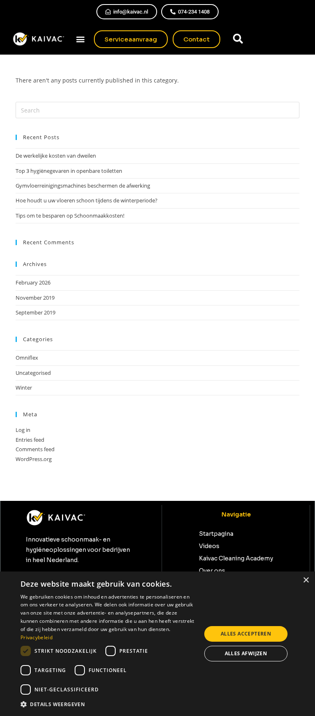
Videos (209, 546)
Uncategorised (33, 372)
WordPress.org (34, 459)
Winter (24, 387)
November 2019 (35, 297)
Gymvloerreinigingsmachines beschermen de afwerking (83, 185)
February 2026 (33, 282)
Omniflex (27, 357)
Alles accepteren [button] (246, 633)
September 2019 (35, 312)
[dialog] (157, 643)
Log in (23, 430)
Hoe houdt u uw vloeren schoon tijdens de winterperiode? (87, 200)
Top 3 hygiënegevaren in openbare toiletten (69, 170)
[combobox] (264, 39)
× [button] (306, 580)
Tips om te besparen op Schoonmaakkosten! (70, 215)
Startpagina (216, 533)
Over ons (212, 570)
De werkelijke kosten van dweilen (56, 155)
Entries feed (30, 439)
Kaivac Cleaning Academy (236, 558)
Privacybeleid (36, 637)
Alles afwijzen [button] (246, 653)
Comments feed (35, 449)
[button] (80, 39)
